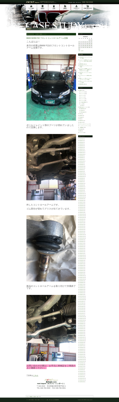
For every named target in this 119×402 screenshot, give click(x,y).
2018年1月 (81, 294)
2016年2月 (81, 333)
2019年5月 (81, 267)
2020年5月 (81, 246)
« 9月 (79, 50)
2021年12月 (81, 214)
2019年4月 (81, 268)
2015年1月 (81, 356)
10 (79, 43)
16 (91, 43)
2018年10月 (81, 279)
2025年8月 (81, 157)
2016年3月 (81, 332)
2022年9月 (81, 198)
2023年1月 (81, 191)
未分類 (80, 129)
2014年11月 (81, 359)
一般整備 (40, 34)
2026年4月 (81, 145)
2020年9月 (81, 239)
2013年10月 (81, 381)
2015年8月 (81, 344)
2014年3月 (81, 373)
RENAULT (81, 120)
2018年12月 (81, 275)
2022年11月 (81, 195)
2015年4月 (81, 350)
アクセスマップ (43, 399)
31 (79, 49)
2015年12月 (81, 337)
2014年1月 (81, 376)
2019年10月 (81, 258)
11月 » (82, 50)
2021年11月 (81, 215)
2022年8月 (81, 200)
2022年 (34, 396)
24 (79, 47)
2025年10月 (81, 154)
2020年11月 (81, 236)
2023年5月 (81, 185)
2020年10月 (81, 238)
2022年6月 (81, 203)
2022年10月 (81, 197)
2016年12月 (81, 316)
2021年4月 (81, 227)
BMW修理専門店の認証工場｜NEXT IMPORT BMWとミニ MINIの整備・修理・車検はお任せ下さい (48, 2)
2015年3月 (81, 352)
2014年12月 (81, 357)
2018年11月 (81, 277)
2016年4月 (81, 330)
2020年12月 (81, 234)
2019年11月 (81, 256)
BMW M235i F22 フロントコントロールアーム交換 (47, 38)
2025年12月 (81, 150)
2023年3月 (81, 188)
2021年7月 (81, 222)
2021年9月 (81, 219)
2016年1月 (81, 335)
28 (87, 47)
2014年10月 (81, 361)
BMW (38, 34)
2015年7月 (81, 345)
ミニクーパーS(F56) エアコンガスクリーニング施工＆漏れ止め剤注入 (85, 61)
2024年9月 (81, 162)
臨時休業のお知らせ (83, 84)
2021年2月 (81, 231)
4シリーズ (82, 95)
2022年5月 (81, 205)
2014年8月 (81, 364)
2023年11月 (81, 174)
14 (87, 43)
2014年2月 (81, 374)
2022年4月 (81, 207)
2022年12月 (81, 193)
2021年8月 (81, 221)
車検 (80, 130)
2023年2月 (81, 190)
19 (83, 45)
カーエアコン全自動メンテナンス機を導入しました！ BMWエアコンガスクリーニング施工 (85, 69)
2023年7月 (81, 181)
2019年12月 (81, 255)
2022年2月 (81, 210)
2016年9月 (81, 321)
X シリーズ (83, 98)
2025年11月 (81, 152)
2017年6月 (81, 306)
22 (89, 45)
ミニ (81, 103)
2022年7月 (81, 202)
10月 (37, 396)
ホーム (28, 396)
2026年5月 (81, 144)
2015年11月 (81, 339)
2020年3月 (81, 250)
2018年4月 (81, 289)
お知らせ (81, 122)
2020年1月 (81, 253)
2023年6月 (81, 183)
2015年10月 (81, 340)
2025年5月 (81, 159)
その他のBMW (83, 102)
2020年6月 (81, 244)
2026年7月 (81, 140)
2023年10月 (81, 176)
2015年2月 (81, 354)
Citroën (82, 110)
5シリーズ (82, 97)
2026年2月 (81, 147)
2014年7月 (81, 366)
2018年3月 (81, 291)
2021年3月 (81, 229)
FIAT (80, 113)
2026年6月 (81, 142)
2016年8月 (81, 323)
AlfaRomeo (83, 108)
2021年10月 (81, 217)
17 (79, 45)
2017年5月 (81, 308)
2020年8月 (81, 241)
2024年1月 (81, 171)
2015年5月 (81, 349)
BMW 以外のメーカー (83, 107)
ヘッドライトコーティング (84, 125)
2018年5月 (81, 287)
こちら (35, 375)
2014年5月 (81, 369)
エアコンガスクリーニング (84, 124)
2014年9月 (81, 362)
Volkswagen (83, 112)
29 (89, 47)
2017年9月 (81, 301)
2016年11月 (81, 318)
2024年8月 (81, 164)
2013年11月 (81, 380)
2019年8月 (81, 262)
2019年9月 (81, 260)
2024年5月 (81, 166)
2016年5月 (81, 328)
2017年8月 (81, 303)
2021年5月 (81, 226)
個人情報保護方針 (56, 399)
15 (89, 43)
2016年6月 (81, 327)
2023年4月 (81, 186)
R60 (80, 118)
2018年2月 (81, 292)
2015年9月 (81, 342)
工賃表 (36, 399)
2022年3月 (81, 209)
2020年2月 (81, 251)
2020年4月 (81, 248)
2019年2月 (81, 272)
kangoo (80, 115)
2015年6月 (81, 347)
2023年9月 (81, 178)
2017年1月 (81, 315)
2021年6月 (81, 224)
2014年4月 (81, 371)
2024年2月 (81, 169)
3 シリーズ (82, 93)
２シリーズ (44, 34)
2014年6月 (81, 368)
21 (87, 45)
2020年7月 (81, 243)
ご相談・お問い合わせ (49, 399)
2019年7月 (81, 263)
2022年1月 (81, 212)
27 (85, 47)
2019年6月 (81, 265)
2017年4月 (81, 309)
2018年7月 (81, 284)
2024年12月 (81, 161)
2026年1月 (81, 149)
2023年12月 (81, 173)
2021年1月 (81, 232)
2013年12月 (81, 378)
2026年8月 (81, 138)
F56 (82, 105)
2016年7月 (81, 325)
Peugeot (81, 117)
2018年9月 (81, 280)
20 (85, 45)
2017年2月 (81, 313)
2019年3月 (81, 270)
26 (83, 47)
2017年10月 (81, 299)
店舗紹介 (38, 399)
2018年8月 (81, 282)
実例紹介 (31, 396)
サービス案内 (28, 399)
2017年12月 (81, 296)
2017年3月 (81, 311)
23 (91, 45)
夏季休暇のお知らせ (83, 64)
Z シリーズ (82, 100)
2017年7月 (81, 304)
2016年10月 (81, 320)
